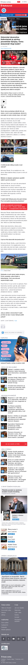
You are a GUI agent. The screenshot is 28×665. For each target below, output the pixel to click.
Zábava (3, 19)
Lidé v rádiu (18, 612)
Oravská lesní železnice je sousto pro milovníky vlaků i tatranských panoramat (16, 387)
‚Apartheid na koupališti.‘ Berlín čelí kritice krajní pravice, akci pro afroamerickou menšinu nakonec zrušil (14, 579)
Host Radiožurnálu (6, 48)
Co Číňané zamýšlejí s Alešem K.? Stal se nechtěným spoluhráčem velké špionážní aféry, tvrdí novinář (16, 409)
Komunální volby (6, 610)
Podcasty (4, 627)
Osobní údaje (10, 659)
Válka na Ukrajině (6, 608)
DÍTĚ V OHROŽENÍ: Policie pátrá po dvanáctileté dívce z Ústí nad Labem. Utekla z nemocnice (14, 592)
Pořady (4, 352)
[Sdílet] (5, 107)
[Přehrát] (4, 101)
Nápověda (18, 610)
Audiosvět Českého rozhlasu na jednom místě (13, 363)
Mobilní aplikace (6, 629)
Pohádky (4, 349)
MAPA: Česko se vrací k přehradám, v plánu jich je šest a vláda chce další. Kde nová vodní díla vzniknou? (13, 586)
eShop (3, 615)
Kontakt (17, 617)
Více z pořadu (6, 449)
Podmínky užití (19, 659)
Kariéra (17, 615)
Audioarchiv (4, 625)
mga (15, 320)
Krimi (3, 345)
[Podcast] (2, 107)
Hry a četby (5, 342)
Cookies (3, 659)
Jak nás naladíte (19, 608)
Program (12, 19)
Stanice (3, 612)
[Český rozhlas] (6, 2)
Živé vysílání (5, 355)
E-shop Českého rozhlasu (10, 486)
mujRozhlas (4, 338)
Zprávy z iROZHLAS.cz (9, 556)
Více (18, 19)
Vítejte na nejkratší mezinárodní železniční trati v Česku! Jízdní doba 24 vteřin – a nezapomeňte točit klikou (14, 206)
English (3, 660)
